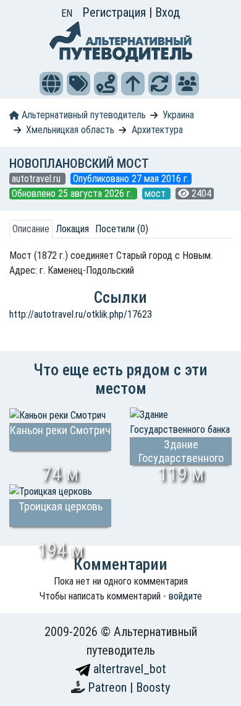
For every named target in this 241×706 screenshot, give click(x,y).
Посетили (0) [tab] (121, 229)
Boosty (153, 687)
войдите (185, 596)
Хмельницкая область (70, 130)
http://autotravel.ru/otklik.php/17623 (80, 314)
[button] (51, 83)
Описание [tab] (30, 229)
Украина (178, 115)
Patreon (109, 687)
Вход (167, 12)
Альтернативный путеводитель (82, 115)
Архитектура (157, 130)
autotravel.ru (37, 179)
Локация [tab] (72, 229)
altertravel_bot (128, 668)
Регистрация (115, 12)
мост (156, 193)
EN (66, 13)
